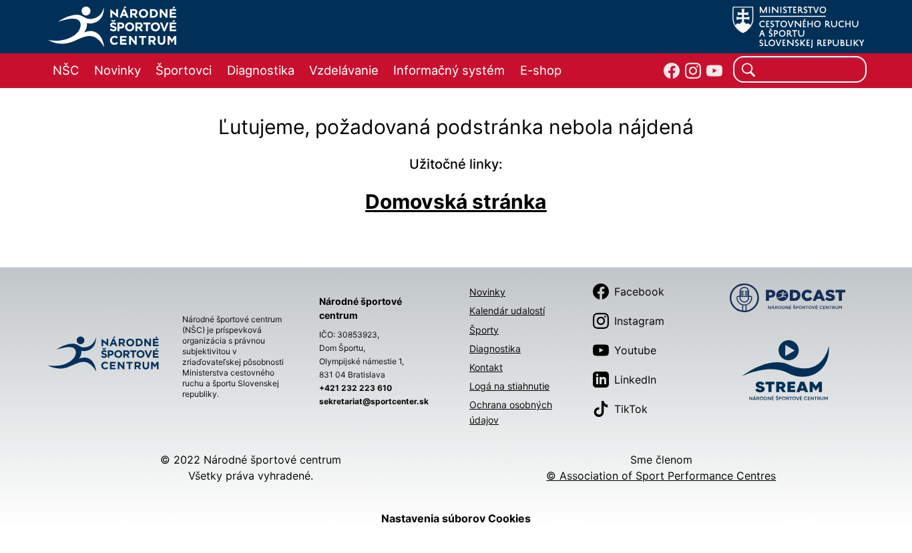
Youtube (635, 350)
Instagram (639, 321)
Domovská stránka (455, 201)
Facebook (639, 291)
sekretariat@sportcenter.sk (374, 401)
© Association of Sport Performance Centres (661, 475)
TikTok (631, 409)
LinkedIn (635, 379)
